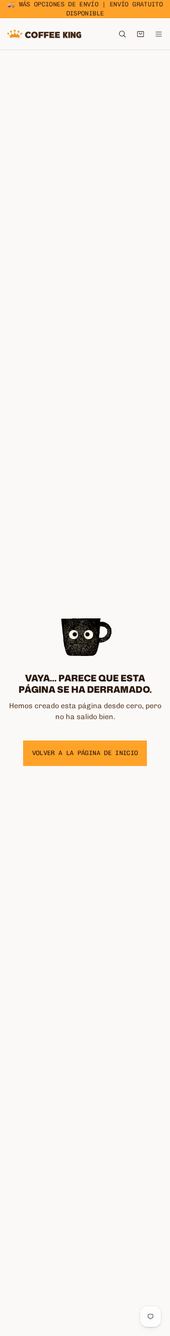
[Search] (122, 34)
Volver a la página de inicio (85, 753)
